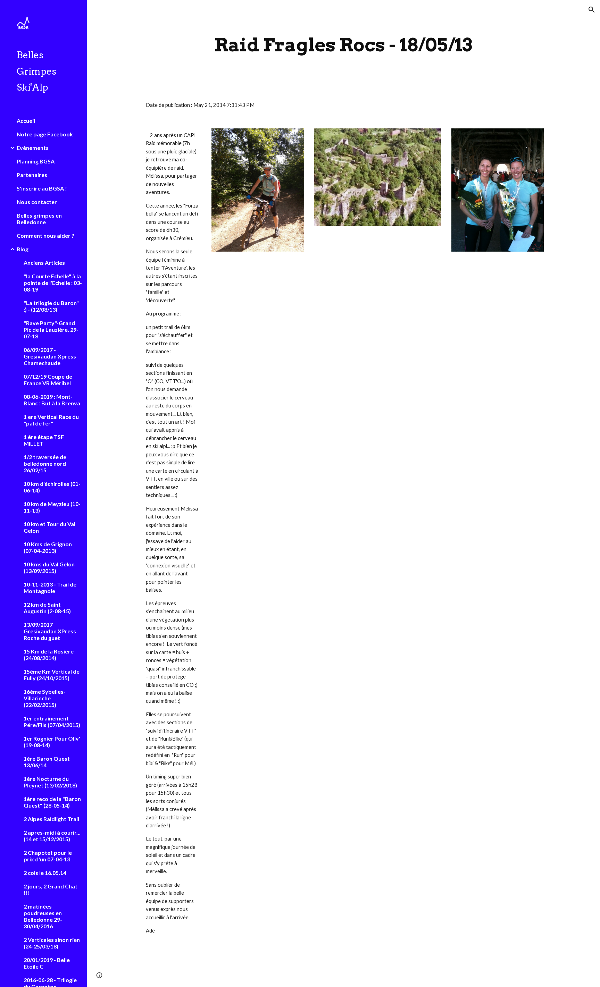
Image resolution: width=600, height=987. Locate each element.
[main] (343, 45)
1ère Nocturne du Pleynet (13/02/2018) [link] (50, 781)
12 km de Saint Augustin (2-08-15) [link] (47, 607)
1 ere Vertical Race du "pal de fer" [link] (51, 420)
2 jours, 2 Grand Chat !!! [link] (50, 889)
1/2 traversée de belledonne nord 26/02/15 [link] (45, 463)
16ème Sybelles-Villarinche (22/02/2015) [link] (45, 698)
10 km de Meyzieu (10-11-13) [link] (52, 507)
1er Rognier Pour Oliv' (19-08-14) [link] (52, 741)
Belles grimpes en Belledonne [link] (39, 218)
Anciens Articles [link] (44, 262)
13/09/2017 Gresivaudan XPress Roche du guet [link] (50, 631)
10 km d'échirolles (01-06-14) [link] (52, 487)
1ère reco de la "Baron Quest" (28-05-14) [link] (52, 802)
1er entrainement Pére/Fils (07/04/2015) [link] (52, 721)
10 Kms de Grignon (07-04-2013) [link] (48, 547)
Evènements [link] (33, 147)
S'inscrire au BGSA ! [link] (42, 188)
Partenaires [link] (32, 174)
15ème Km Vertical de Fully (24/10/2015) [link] (52, 674)
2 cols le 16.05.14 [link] (45, 872)
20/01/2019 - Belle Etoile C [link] (47, 963)
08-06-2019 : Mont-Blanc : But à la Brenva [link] (52, 399)
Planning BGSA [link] (36, 161)
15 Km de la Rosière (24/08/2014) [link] (49, 654)
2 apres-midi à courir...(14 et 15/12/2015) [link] (52, 835)
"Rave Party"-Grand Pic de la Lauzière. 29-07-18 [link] (51, 329)
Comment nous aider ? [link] (45, 235)
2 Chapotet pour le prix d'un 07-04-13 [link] (48, 855)
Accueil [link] (26, 120)
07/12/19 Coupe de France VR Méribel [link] (48, 379)
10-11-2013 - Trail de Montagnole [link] (50, 587)
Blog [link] (22, 249)
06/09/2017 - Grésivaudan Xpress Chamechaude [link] (50, 356)
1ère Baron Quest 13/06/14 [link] (47, 761)
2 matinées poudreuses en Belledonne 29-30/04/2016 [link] (43, 916)
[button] (591, 9)
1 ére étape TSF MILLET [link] (44, 440)
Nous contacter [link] (37, 202)
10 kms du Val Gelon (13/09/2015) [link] (49, 567)
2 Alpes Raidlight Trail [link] (51, 819)
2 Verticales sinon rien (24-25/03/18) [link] (52, 943)
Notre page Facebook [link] (45, 134)
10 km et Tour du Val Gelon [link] (49, 527)
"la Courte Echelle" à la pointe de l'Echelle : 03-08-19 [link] (53, 283)
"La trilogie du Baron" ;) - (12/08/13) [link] (51, 306)
